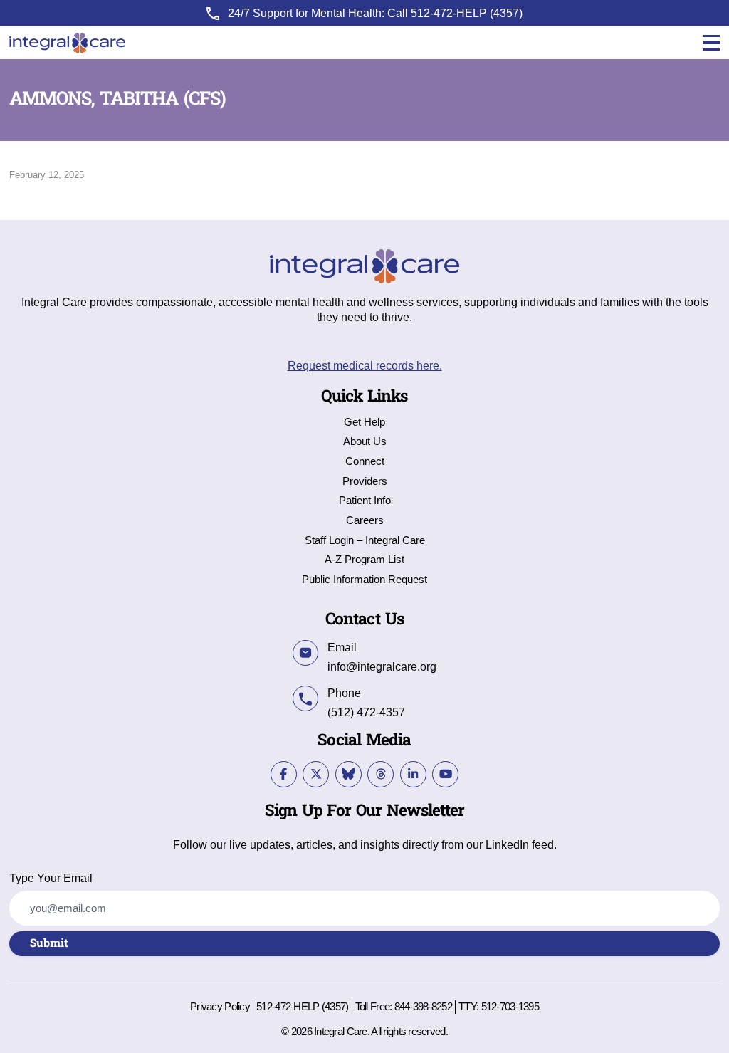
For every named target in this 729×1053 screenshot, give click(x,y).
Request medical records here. (365, 365)
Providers (364, 481)
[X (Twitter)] (316, 774)
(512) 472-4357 (366, 712)
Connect (364, 461)
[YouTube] (445, 774)
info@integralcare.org (381, 666)
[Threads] (380, 774)
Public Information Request (364, 580)
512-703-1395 (510, 1006)
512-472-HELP (449, 12)
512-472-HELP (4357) (302, 1006)
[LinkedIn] (413, 774)
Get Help (364, 422)
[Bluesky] (348, 774)
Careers (365, 520)
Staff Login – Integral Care (365, 540)
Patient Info (365, 501)
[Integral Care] (67, 43)
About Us (365, 441)
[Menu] (711, 43)
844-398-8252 (423, 1006)
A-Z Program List (364, 560)
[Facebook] (284, 774)
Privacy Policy (220, 1007)
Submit (49, 943)
